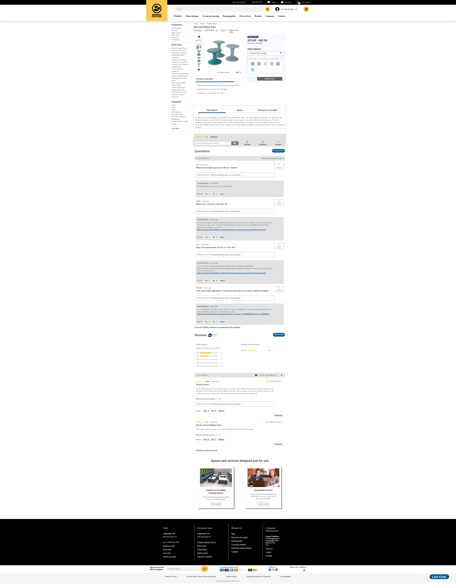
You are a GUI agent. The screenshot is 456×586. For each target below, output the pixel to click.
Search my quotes (169, 556)
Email (274, 2)
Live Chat (288, 2)
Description (212, 110)
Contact (206, 542)
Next (199, 70)
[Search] (267, 9)
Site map (269, 556)
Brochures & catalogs (239, 537)
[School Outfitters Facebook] (269, 570)
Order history (202, 549)
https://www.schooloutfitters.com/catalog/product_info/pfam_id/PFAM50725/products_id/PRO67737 (233, 314)
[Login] (278, 9)
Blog (233, 534)
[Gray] (259, 64)
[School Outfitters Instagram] (273, 570)
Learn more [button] (263, 504)
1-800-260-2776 (256, 2)
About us (269, 549)
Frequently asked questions (241, 548)
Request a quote (169, 546)
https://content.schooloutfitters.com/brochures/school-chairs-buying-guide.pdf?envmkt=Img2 (231, 230)
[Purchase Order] (245, 569)
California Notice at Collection (259, 576)
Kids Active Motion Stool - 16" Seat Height (225, 254)
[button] (279, 166)
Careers (268, 552)
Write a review (279, 335)
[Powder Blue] (271, 64)
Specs (240, 110)
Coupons (234, 551)
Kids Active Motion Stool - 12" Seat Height (225, 175)
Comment (278, 415)
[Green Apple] (265, 64)
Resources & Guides (267, 110)
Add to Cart (269, 79)
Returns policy (202, 553)
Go (204, 569)
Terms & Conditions (204, 556)
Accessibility (286, 576)
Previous (199, 36)
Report (222, 194)
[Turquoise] (252, 69)
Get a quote (306, 2)
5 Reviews (214, 137)
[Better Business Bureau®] (304, 570)
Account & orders (287, 9)
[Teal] (278, 64)
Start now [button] (215, 504)
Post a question (278, 150)
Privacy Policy (171, 576)
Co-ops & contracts (238, 544)
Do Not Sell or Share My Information (201, 576)
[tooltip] (206, 335)
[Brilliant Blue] (252, 64)
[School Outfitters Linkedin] (276, 570)
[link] (209, 30)
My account (201, 546)
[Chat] (283, 2)
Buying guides (236, 541)
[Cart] (306, 9)
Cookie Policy (231, 576)
